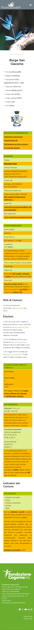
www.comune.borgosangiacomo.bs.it (18, 217)
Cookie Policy (28, 619)
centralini (25, 274)
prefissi (18, 274)
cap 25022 (23, 289)
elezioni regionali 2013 (18, 342)
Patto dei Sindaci (18, 308)
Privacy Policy (28, 616)
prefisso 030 (17, 292)
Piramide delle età (11, 140)
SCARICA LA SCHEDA (12, 550)
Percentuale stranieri (12, 148)
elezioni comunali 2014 (13, 354)
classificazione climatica (14, 396)
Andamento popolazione (13, 137)
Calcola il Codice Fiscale (13, 284)
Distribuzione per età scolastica (16, 144)
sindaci (8, 276)
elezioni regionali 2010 (20, 327)
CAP (13, 274)
